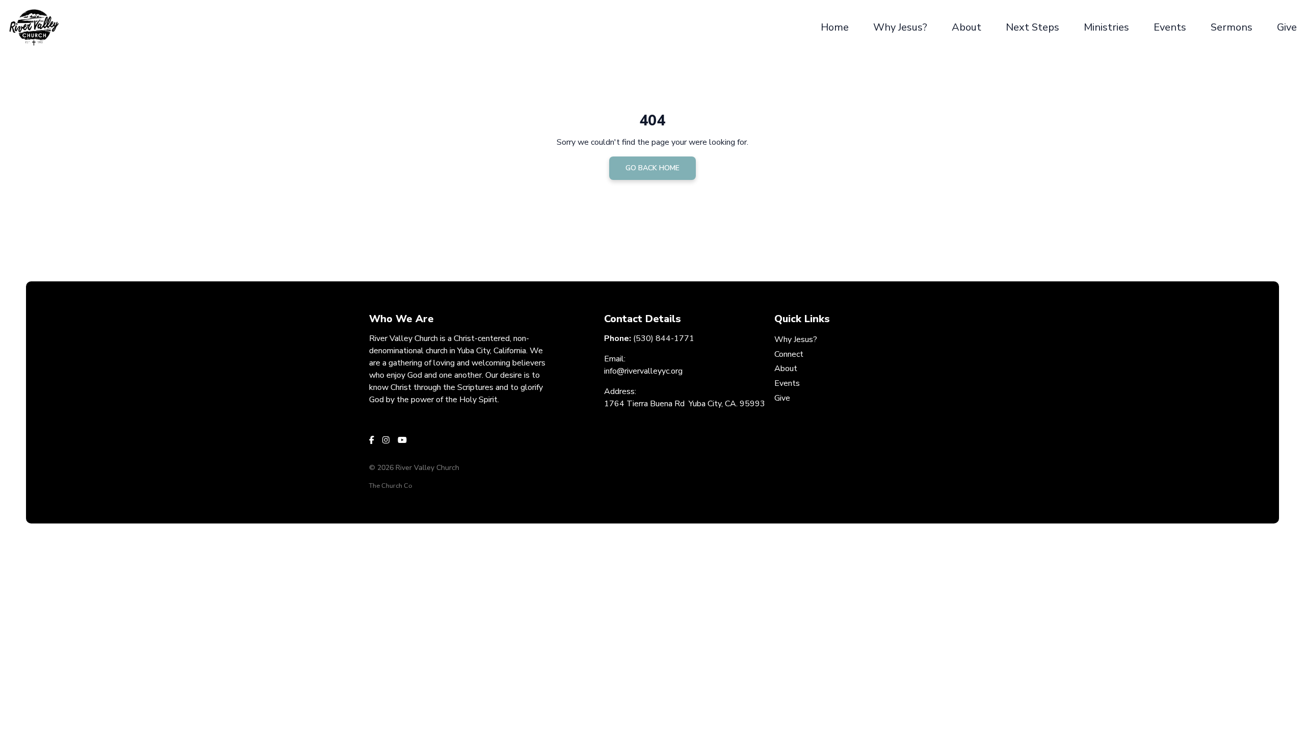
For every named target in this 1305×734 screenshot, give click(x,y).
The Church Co (390, 485)
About (785, 368)
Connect (788, 354)
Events (787, 383)
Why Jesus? (795, 339)
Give (782, 398)
